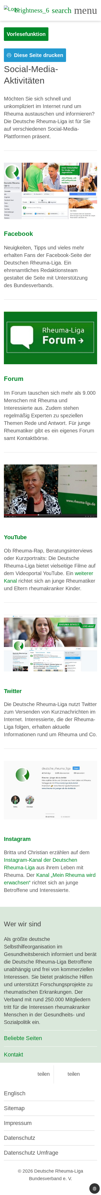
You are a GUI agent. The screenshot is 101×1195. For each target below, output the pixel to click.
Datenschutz (19, 1138)
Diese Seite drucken (37, 55)
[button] (39, 1074)
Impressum (18, 1123)
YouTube (15, 537)
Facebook (18, 233)
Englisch (14, 1093)
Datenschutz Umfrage (31, 1152)
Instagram (17, 839)
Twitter (13, 691)
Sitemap (14, 1108)
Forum (13, 378)
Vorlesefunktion (26, 34)
